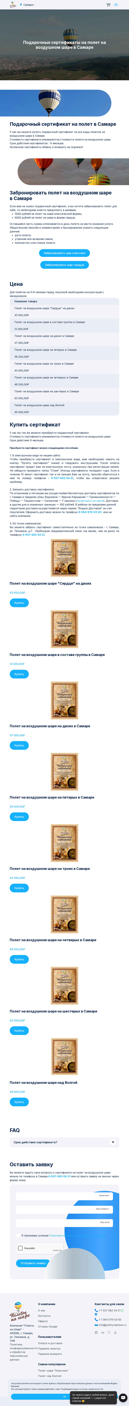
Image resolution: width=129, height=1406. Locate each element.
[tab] (64, 1142)
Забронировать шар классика (64, 253)
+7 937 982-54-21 (110, 1310)
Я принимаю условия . (64, 1235)
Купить (19, 602)
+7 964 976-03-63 (110, 1319)
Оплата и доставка (50, 1343)
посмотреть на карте (90, 500)
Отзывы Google (47, 1326)
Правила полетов (49, 1348)
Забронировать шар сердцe (64, 264)
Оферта (43, 1321)
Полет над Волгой (49, 1376)
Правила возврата (50, 1353)
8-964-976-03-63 (90, 512)
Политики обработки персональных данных (77, 1235)
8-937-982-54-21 (62, 478)
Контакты (44, 1315)
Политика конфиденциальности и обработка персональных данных (23, 1352)
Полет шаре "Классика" (53, 1370)
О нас (41, 1310)
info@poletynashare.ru (112, 1325)
